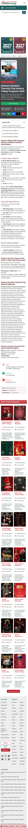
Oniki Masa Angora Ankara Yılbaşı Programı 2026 (12, 793)
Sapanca (22, 720)
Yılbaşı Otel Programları (8, 82)
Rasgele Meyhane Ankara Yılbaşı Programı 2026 (12, 806)
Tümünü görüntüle (13, 691)
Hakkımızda (4, 705)
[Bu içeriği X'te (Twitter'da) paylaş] (18, 113)
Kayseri (21, 746)
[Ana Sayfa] (1, 826)
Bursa (21, 717)
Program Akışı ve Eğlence (10, 130)
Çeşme (21, 731)
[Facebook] (9, 756)
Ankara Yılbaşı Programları (10, 402)
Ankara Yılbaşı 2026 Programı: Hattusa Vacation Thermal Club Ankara (13, 126)
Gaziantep (22, 740)
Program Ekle (5, 746)
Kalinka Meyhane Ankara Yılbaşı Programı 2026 (13, 790)
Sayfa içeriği (6, 122)
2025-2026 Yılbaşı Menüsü (11, 133)
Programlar (19, 56)
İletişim (3, 725)
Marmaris (14, 755)
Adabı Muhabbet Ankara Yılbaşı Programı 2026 (13, 787)
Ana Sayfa (3, 56)
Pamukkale (22, 758)
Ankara (14, 56)
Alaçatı (14, 723)
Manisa (21, 752)
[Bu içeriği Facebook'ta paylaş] (13, 113)
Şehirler (9, 56)
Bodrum (14, 728)
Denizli (14, 734)
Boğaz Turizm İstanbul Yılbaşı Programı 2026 (12, 824)
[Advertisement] (14, 26)
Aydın (13, 725)
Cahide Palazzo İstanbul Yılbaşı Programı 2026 (13, 784)
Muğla (21, 755)
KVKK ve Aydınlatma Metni (4, 730)
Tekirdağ (22, 764)
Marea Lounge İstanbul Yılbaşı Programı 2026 (13, 800)
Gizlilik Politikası (5, 737)
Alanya (21, 723)
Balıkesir (22, 725)
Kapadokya (15, 714)
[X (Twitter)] (5, 759)
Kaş (21, 743)
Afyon (21, 708)
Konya (21, 749)
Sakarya (14, 761)
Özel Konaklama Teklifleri (10, 136)
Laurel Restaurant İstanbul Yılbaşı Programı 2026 (12, 820)
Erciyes (21, 737)
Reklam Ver (5, 750)
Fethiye (14, 740)
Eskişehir (22, 711)
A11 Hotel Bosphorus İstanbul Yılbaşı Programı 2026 (13, 780)
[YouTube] (2, 759)
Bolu (21, 728)
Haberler (3, 720)
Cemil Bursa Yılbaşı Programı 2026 (10, 776)
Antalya (14, 708)
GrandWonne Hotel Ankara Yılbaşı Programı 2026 (12, 815)
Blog (2, 723)
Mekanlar (3, 714)
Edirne (14, 737)
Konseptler (4, 717)
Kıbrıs (21, 714)
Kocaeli (14, 749)
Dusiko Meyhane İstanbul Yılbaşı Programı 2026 (12, 811)
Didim (21, 734)
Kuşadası (14, 752)
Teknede (22, 705)
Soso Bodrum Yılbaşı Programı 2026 (10, 797)
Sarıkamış (22, 761)
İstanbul (14, 702)
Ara (24, 12)
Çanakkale (14, 731)
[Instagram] (2, 756)
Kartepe (14, 746)
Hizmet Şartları (5, 734)
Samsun (14, 764)
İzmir (13, 705)
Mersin (14, 720)
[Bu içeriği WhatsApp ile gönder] (9, 113)
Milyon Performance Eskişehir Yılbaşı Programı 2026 (13, 773)
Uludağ (14, 711)
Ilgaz (13, 743)
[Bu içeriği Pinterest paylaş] (23, 113)
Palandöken (15, 758)
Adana (13, 717)
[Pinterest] (9, 759)
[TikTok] (5, 756)
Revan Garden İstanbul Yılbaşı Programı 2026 (13, 803)
